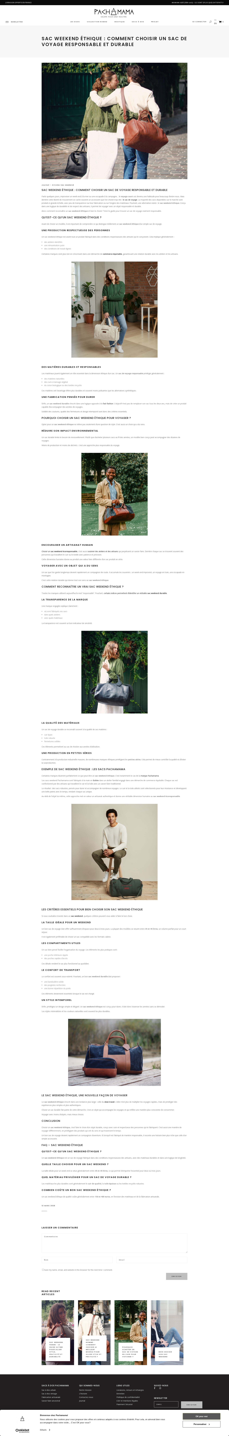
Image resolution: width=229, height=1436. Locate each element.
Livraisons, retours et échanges (130, 1390)
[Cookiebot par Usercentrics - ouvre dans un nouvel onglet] (22, 1431)
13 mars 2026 (48, 1206)
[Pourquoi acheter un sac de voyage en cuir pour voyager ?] (130, 1332)
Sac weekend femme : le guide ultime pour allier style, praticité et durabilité (56, 1349)
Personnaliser (200, 1424)
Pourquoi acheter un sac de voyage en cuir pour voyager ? (130, 1352)
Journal (82, 1400)
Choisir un (59, 551)
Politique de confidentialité (128, 1397)
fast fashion (108, 403)
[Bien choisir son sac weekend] (167, 1332)
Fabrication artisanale (51, 1397)
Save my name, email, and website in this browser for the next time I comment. (78, 1270)
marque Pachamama (150, 775)
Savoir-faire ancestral (51, 1400)
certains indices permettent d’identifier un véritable (135, 593)
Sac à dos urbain (49, 1390)
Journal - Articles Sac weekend (58, 185)
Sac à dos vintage (49, 1393)
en (215, 23)
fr (215, 20)
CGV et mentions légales (127, 1400)
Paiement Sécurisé (124, 1404)
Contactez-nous (86, 1397)
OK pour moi (202, 1416)
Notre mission (85, 1390)
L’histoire (83, 1393)
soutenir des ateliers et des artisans (103, 551)
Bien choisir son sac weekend (165, 1354)
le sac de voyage (130, 199)
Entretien (120, 1393)
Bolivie (96, 780)
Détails (43, 1430)
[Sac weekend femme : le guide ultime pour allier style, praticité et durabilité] (58, 1332)
